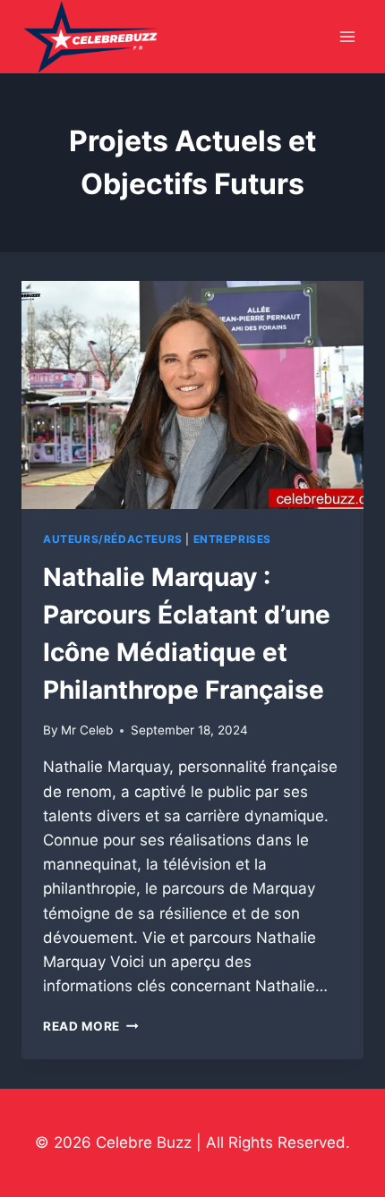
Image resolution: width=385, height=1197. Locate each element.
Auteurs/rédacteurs (113, 539)
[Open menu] (347, 37)
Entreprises (232, 539)
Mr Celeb (87, 730)
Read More (91, 1026)
